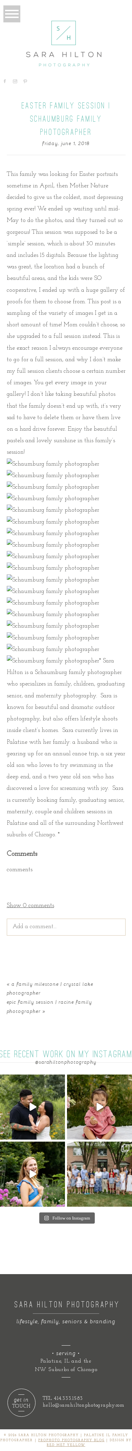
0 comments (30, 906)
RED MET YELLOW (66, 1445)
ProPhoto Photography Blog (71, 1440)
